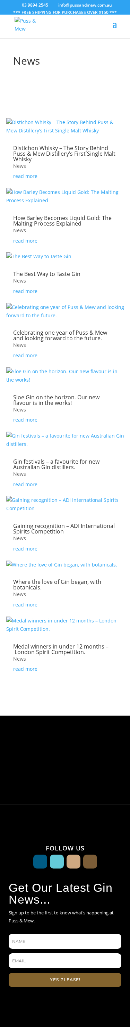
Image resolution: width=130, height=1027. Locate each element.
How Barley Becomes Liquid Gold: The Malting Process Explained (62, 220)
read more (25, 176)
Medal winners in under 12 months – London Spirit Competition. (61, 649)
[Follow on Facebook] (40, 862)
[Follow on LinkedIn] (90, 862)
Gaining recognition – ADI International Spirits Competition (64, 528)
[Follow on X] (73, 862)
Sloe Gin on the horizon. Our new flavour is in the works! (56, 400)
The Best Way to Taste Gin (46, 274)
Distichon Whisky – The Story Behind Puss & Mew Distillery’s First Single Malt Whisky (64, 153)
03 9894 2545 (35, 5)
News (19, 166)
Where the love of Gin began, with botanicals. (57, 584)
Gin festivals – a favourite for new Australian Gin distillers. (56, 464)
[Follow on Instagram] (57, 862)
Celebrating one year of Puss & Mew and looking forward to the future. (60, 335)
